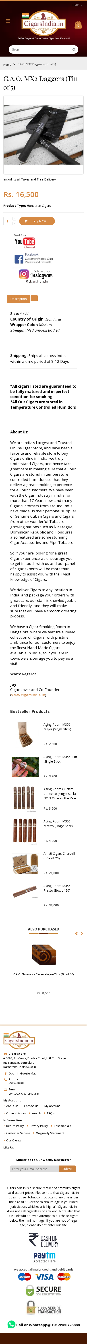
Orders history (16, 1113)
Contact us (31, 1106)
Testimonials (62, 1126)
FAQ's (51, 1113)
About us (12, 1106)
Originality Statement (50, 1133)
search (36, 1113)
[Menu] (8, 21)
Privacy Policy (39, 1126)
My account (52, 1106)
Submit (67, 1169)
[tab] (34, 297)
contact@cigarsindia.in (24, 1093)
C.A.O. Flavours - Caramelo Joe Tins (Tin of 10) (43, 974)
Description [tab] (18, 299)
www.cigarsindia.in (28, 694)
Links (75, 5)
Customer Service (18, 1133)
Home (7, 64)
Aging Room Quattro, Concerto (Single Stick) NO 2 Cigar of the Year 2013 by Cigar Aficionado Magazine (61, 798)
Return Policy (15, 1126)
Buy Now (39, 221)
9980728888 (16, 1083)
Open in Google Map (23, 1073)
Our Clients (13, 1140)
